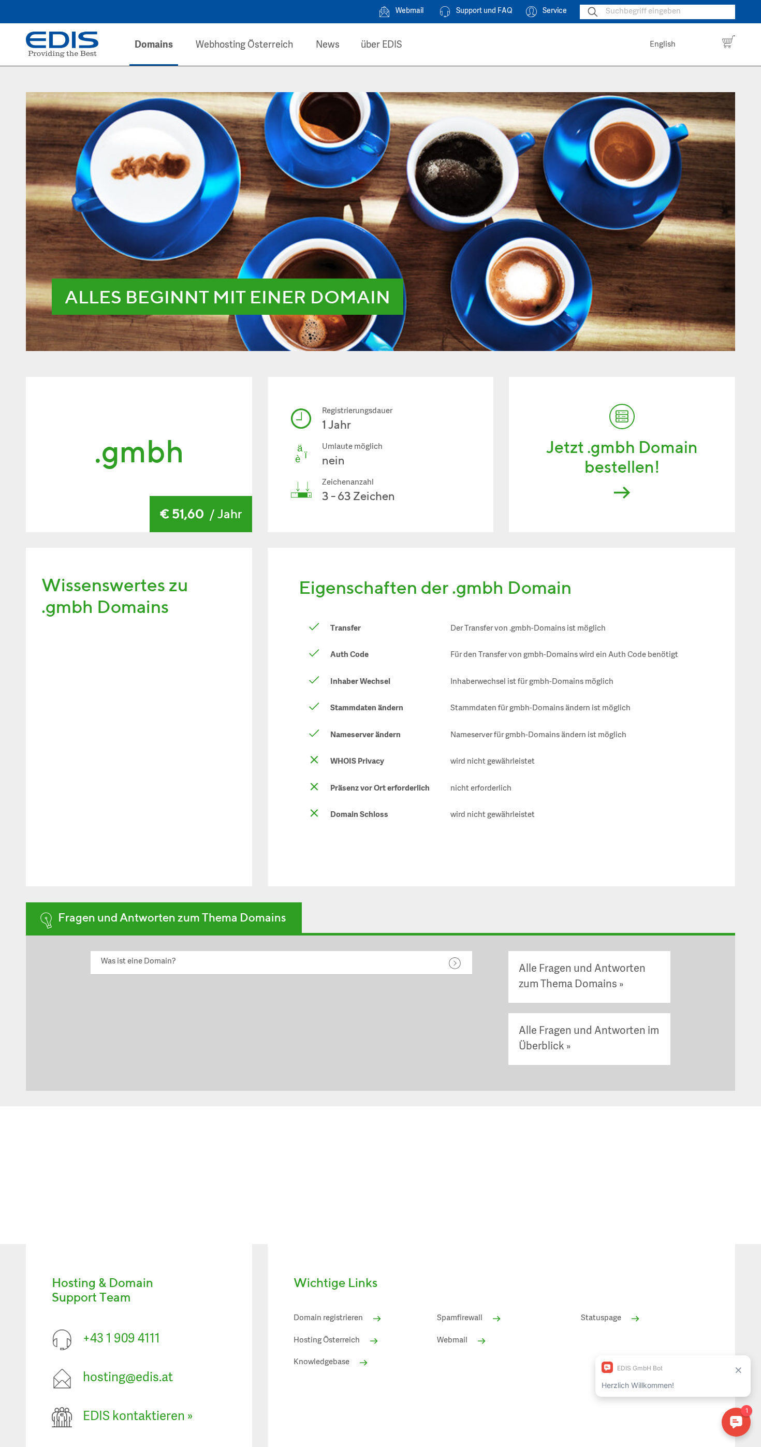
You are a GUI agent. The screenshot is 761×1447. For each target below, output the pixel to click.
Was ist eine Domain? (138, 962)
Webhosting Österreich (244, 45)
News (328, 45)
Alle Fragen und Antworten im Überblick (589, 1039)
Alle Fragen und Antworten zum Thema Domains (582, 976)
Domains (154, 45)
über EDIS (381, 45)
